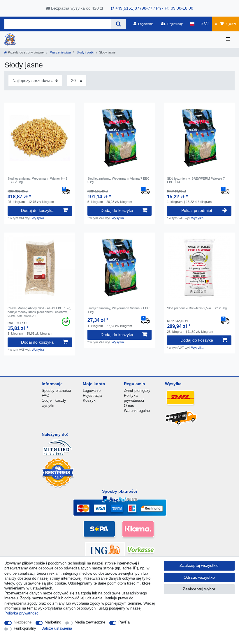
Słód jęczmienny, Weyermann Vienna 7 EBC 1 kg (118, 309)
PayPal (124, 622)
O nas (129, 405)
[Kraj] (192, 24)
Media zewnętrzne (90, 622)
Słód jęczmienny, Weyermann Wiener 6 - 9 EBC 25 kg (37, 180)
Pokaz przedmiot (196, 210)
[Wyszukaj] (118, 24)
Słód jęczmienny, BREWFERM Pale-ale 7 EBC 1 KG (196, 180)
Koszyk (89, 400)
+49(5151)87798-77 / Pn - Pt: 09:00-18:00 (153, 8)
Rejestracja (92, 395)
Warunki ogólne (137, 410)
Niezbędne (22, 622)
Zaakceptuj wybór (199, 589)
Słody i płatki (85, 52)
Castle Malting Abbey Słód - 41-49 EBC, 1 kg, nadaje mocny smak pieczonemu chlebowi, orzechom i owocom (39, 311)
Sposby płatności (56, 390)
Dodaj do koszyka (37, 210)
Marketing (53, 622)
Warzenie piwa (60, 52)
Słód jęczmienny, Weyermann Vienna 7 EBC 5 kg (118, 180)
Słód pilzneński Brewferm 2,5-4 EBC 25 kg (197, 308)
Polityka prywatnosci (21, 613)
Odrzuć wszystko (199, 577)
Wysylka (38, 218)
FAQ (45, 395)
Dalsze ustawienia (56, 628)
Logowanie (92, 390)
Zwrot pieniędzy (137, 390)
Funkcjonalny (25, 628)
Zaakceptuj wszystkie (199, 565)
